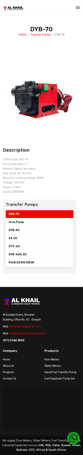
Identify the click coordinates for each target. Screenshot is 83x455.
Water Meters (52, 365)
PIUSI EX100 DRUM (21, 262)
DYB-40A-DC (18, 254)
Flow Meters (51, 359)
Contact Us (9, 378)
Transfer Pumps (40, 34)
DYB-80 (14, 230)
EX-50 (13, 238)
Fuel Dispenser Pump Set (59, 378)
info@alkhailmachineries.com (27, 333)
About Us (8, 365)
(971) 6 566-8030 (13, 340)
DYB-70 (14, 214)
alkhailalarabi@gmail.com (24, 326)
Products (8, 372)
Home (22, 34)
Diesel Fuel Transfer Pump (60, 372)
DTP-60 (14, 246)
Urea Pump (16, 222)
